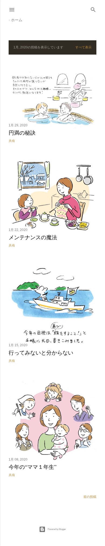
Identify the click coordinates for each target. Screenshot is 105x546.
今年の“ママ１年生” (33, 466)
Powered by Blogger (57, 529)
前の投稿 (89, 497)
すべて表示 (83, 47)
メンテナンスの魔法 (33, 237)
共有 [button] (12, 141)
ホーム (16, 20)
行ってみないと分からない (41, 352)
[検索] (93, 8)
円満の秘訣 (22, 132)
